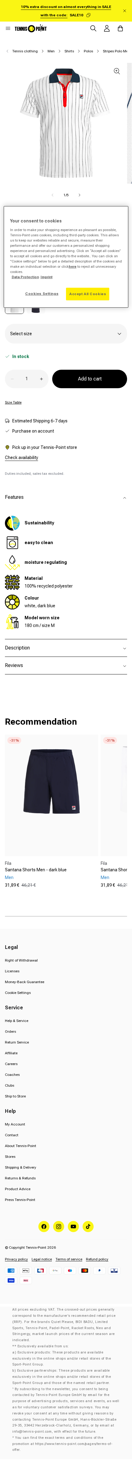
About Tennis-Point (20, 1146)
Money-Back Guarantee (24, 982)
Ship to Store (15, 1096)
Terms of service (69, 1259)
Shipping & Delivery (20, 1167)
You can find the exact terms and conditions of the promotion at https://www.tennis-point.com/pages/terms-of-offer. (62, 1444)
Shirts (69, 51)
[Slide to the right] (79, 195)
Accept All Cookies (87, 293)
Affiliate (11, 1053)
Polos (88, 51)
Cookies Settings (41, 293)
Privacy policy (16, 1259)
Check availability (21, 457)
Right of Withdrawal (21, 960)
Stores (10, 1156)
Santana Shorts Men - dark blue (36, 869)
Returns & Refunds (20, 1178)
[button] (8, 28)
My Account (15, 1124)
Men (51, 51)
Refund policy (97, 1259)
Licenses (12, 971)
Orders (10, 1031)
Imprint (46, 277)
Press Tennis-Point (20, 1200)
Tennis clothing (25, 51)
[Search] (93, 28)
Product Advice (17, 1189)
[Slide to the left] (52, 195)
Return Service (17, 1042)
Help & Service (16, 1021)
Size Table (13, 402)
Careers (11, 1064)
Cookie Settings (18, 993)
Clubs (9, 1085)
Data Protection (25, 277)
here (72, 266)
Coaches (12, 1074)
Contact (11, 1135)
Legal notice (42, 1259)
